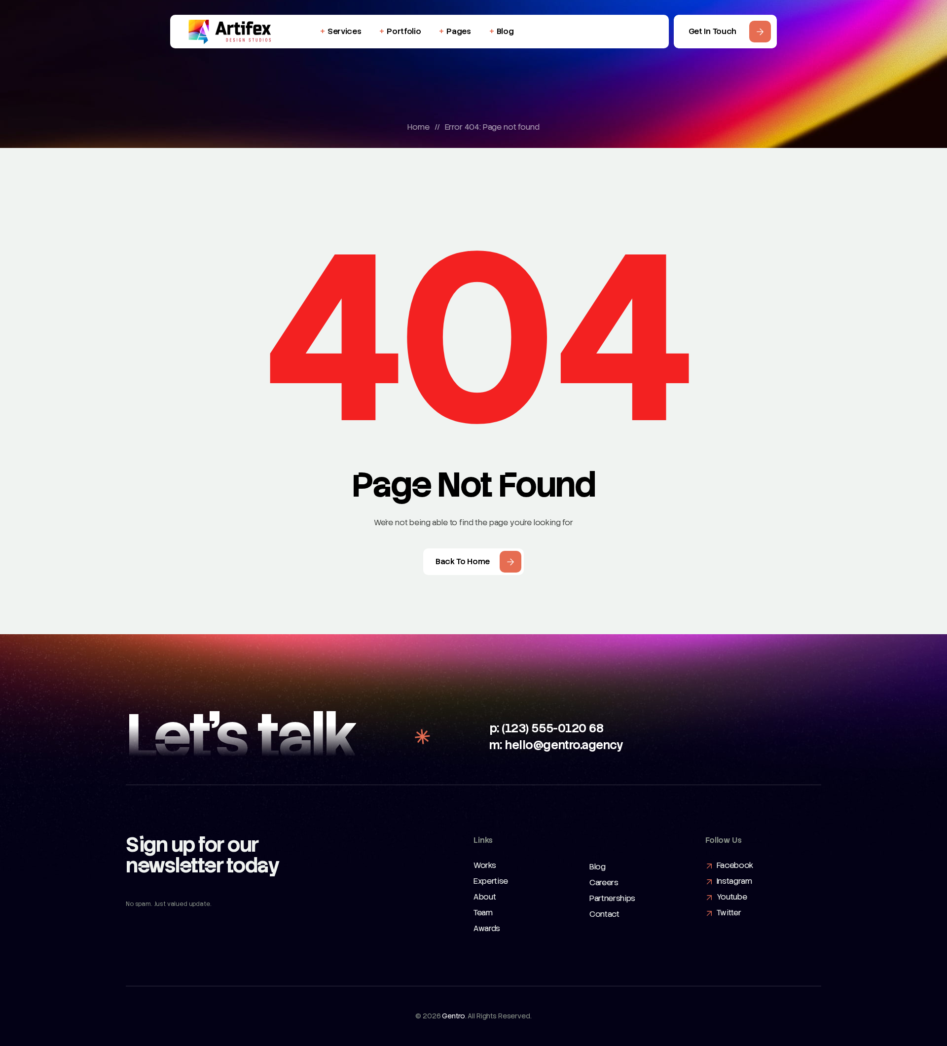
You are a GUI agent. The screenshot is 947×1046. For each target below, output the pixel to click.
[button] (725, 31)
